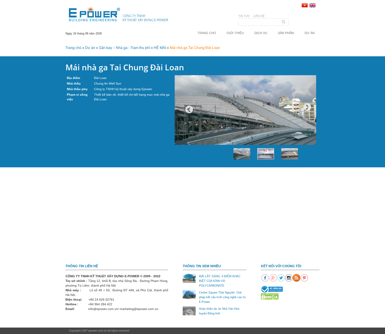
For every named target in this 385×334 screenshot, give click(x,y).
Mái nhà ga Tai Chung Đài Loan (195, 48)
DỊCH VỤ (260, 33)
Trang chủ (206, 33)
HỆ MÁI (160, 48)
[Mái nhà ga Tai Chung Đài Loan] (245, 115)
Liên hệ (259, 16)
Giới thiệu (235, 33)
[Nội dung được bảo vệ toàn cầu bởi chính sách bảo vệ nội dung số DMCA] (269, 296)
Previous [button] (189, 109)
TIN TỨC (244, 16)
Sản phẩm (286, 33)
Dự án (310, 33)
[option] (245, 115)
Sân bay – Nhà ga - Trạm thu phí (124, 48)
